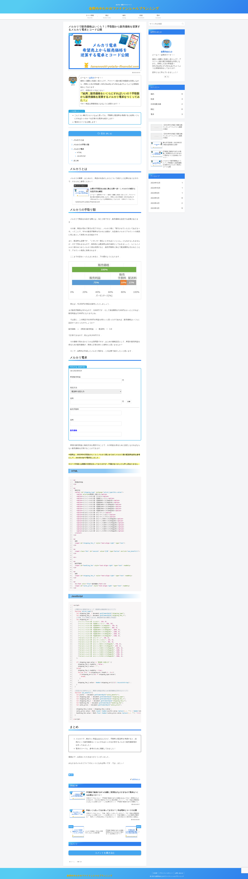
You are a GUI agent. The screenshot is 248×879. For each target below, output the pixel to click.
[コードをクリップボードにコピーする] (138, 480)
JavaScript (81, 156)
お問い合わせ (179, 873)
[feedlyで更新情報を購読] (165, 76)
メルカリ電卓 (78, 149)
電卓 (72, 774)
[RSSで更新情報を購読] (168, 76)
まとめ (76, 160)
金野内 (91, 78)
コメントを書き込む (105, 853)
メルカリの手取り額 (81, 144)
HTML (79, 152)
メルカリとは (78, 140)
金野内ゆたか (166, 51)
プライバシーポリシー (166, 873)
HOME (155, 873)
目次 (103, 133)
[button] (182, 24)
